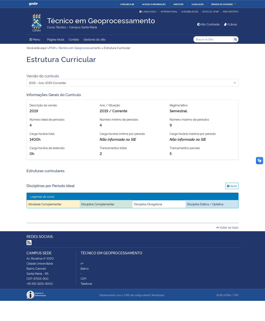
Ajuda (233, 185)
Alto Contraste (210, 24)
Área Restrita (230, 11)
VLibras (232, 24)
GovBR (33, 4)
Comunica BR (127, 4)
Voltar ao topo (228, 227)
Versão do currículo (42, 75)
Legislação (198, 4)
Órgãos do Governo (222, 4)
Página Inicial (55, 39)
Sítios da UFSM (210, 11)
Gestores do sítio (94, 39)
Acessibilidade (189, 11)
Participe (179, 4)
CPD (235, 295)
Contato (74, 39)
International (169, 11)
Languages (148, 11)
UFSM (226, 295)
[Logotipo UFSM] (36, 22)
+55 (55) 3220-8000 (39, 283)
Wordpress (157, 295)
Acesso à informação (153, 4)
